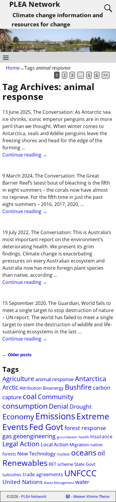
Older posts (17, 354)
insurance (101, 436)
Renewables (25, 462)
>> (105, 75)
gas (7, 436)
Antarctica (90, 378)
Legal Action (21, 443)
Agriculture (18, 379)
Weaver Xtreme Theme (91, 496)
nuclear (63, 454)
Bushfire (78, 387)
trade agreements (43, 474)
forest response (85, 428)
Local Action (54, 444)
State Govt (84, 464)
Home (13, 68)
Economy (18, 416)
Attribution (31, 388)
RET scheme (61, 464)
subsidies (11, 474)
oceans (83, 452)
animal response (54, 379)
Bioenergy (53, 388)
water (82, 481)
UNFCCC (80, 473)
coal (30, 396)
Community (55, 396)
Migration (79, 444)
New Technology (36, 453)
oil (101, 453)
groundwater (67, 437)
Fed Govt (46, 426)
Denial (58, 406)
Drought (81, 406)
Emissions (55, 416)
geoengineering (34, 436)
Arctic (10, 387)
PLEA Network (33, 496)
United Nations (22, 482)
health (84, 436)
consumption (25, 406)
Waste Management (59, 483)
